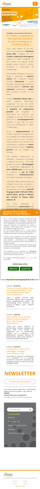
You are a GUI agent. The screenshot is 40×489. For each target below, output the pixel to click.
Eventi (11, 429)
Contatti (14, 483)
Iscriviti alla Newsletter (20, 381)
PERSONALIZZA (20, 264)
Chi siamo (15, 481)
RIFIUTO (13, 268)
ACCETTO (26, 268)
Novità (11, 417)
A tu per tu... (15, 421)
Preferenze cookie (20, 486)
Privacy (25, 481)
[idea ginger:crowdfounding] (8, 474)
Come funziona (16, 433)
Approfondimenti (17, 425)
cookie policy (30, 258)
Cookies (25, 483)
